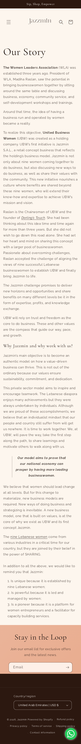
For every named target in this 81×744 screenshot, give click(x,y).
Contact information (42, 732)
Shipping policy (65, 726)
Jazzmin (22, 719)
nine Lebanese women (28, 537)
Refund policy (65, 719)
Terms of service (42, 726)
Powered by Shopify (40, 719)
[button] (8, 22)
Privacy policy (18, 726)
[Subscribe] (67, 667)
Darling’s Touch (33, 218)
